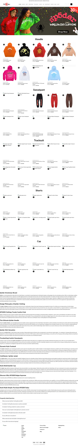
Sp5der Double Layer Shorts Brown (53, 234)
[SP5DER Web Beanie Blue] (69, 277)
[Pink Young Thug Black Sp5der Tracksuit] (69, 174)
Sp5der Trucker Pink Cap (51, 287)
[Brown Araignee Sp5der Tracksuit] (54, 174)
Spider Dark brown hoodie (52, 60)
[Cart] (71, 4)
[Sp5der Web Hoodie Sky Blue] (54, 73)
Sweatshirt (23, 434)
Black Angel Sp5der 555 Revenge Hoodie (38, 84)
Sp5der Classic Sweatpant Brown (23, 133)
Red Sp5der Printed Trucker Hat (38, 263)
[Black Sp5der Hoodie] (24, 50)
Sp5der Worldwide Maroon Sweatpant (22, 111)
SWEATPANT (31, 4)
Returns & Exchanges (44, 427)
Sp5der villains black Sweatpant (38, 110)
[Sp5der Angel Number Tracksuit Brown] (24, 151)
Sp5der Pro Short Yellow (51, 212)
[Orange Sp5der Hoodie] (10, 50)
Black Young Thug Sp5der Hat (8, 263)
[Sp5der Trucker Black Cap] (39, 277)
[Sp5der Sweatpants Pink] (10, 124)
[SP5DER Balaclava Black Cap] (10, 277)
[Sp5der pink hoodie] (10, 73)
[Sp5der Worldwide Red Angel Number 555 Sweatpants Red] (39, 124)
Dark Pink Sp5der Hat (21, 263)
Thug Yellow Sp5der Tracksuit (67, 161)
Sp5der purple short (6, 212)
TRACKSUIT (36, 4)
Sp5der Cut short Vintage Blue (38, 234)
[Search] (74, 4)
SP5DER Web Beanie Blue (66, 287)
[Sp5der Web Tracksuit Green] (54, 151)
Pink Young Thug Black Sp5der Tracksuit (67, 185)
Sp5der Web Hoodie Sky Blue (52, 83)
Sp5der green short (21, 212)
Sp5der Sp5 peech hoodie (66, 60)
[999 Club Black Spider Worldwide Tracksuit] (39, 174)
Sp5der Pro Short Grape (66, 212)
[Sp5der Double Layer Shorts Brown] (54, 225)
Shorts (52, 4)
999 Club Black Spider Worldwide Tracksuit (39, 185)
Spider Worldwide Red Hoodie (38, 60)
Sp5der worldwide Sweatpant (52, 110)
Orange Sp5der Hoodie (7, 60)
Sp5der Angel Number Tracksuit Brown (23, 162)
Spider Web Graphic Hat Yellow (53, 263)
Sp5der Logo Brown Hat (22, 287)
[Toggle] (1, 401)
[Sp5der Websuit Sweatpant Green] (69, 124)
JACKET (40, 4)
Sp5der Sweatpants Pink (7, 133)
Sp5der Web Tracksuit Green (52, 161)
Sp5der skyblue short (36, 212)
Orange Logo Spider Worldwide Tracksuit (8, 162)
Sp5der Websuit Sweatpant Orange (53, 133)
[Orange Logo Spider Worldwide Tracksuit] (10, 151)
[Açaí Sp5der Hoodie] (69, 73)
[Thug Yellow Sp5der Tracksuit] (69, 151)
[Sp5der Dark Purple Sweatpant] (10, 101)
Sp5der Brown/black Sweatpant (67, 110)
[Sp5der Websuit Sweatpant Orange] (54, 124)
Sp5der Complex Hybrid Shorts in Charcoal (9, 235)
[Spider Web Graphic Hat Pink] (69, 254)
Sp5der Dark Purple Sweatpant (8, 110)
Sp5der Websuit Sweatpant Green (68, 133)
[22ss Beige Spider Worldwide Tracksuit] (10, 174)
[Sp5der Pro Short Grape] (69, 203)
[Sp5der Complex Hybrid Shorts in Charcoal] (10, 225)
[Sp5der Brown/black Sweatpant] (69, 101)
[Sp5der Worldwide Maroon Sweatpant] (24, 101)
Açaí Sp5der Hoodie (65, 83)
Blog (55, 4)
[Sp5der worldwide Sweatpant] (54, 101)
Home (20, 4)
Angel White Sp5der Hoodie (23, 83)
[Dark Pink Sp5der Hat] (24, 254)
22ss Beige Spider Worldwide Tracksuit (8, 185)
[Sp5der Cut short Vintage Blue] (39, 225)
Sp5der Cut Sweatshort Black (23, 234)
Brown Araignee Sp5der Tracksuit (53, 184)
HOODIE (23, 4)
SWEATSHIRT (47, 4)
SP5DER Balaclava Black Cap (8, 287)
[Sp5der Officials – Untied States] (10, 4)
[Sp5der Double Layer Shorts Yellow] (69, 225)
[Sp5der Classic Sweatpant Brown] (24, 124)
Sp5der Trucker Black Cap (37, 287)
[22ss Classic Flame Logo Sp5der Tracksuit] (24, 174)
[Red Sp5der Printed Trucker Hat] (39, 254)
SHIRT (27, 4)
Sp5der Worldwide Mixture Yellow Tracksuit (39, 162)
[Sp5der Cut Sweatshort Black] (24, 225)
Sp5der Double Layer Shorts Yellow (68, 234)
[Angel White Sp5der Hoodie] (24, 73)
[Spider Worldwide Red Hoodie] (39, 50)
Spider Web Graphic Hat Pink (67, 263)
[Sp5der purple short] (10, 203)
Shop (58, 4)
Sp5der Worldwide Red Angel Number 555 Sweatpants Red (38, 134)
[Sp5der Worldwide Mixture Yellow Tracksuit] (39, 151)
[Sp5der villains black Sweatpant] (39, 101)
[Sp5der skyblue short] (39, 203)
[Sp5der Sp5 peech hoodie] (69, 50)
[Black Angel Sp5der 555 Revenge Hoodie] (39, 73)
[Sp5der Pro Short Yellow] (54, 203)
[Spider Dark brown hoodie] (54, 50)
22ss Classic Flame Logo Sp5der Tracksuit (23, 185)
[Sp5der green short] (24, 203)
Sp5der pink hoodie (6, 83)
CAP (43, 4)
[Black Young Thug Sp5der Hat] (10, 254)
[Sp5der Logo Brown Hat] (24, 277)
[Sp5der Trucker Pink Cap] (54, 277)
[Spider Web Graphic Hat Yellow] (54, 254)
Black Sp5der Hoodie (21, 60)
